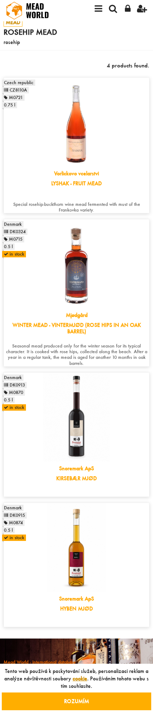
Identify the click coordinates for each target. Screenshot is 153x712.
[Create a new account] (142, 8)
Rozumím (76, 701)
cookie (80, 678)
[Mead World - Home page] (32, 11)
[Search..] (113, 8)
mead (13, 22)
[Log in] (127, 8)
